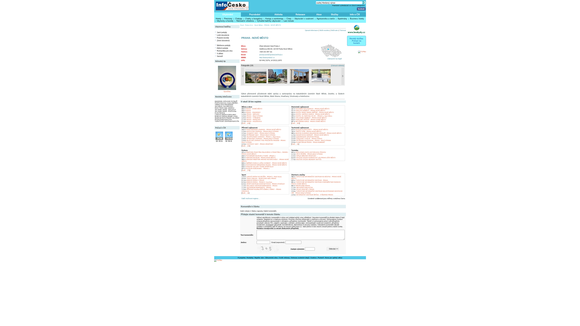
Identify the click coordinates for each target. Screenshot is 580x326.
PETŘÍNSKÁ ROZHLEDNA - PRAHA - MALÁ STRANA (311, 140)
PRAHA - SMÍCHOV (250, 114)
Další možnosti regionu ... (250, 198)
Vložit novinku (324, 30)
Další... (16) (246, 146)
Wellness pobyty (223, 45)
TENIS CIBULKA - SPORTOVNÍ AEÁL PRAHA (259, 178)
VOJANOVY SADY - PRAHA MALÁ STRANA (258, 133)
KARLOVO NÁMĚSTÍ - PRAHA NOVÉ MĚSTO (308, 110)
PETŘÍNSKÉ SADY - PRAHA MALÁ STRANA (258, 135)
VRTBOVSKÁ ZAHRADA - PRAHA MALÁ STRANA (260, 138)
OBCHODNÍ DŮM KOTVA (302, 187)
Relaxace (300, 14)
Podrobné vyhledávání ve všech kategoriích (348, 5)
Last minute (289, 21)
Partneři (321, 258)
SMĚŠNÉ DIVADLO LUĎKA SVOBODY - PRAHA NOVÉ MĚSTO (264, 163)
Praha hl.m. (249, 25)
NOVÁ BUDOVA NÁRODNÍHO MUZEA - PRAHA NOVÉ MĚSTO (264, 165)
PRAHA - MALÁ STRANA (252, 116)
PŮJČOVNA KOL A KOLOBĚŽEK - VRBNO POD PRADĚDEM (227, 103)
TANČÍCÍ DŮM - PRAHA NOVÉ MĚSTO (306, 131)
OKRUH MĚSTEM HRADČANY (303, 156)
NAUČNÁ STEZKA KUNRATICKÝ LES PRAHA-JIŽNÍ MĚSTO (313, 157)
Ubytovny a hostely (225, 21)
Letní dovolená (223, 35)
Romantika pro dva (224, 51)
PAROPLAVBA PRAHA (300, 186)
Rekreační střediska (245, 21)
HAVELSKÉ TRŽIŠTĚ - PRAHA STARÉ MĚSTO (308, 119)
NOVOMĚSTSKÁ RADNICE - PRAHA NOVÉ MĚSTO (310, 109)
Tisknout (343, 30)
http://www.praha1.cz (267, 57)
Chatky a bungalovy (254, 19)
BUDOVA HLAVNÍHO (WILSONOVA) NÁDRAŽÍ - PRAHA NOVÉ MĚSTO (316, 133)
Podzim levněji (223, 38)
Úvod (242, 25)
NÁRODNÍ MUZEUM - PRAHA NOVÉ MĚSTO (259, 157)
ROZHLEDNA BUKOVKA (223, 119)
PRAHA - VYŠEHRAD (251, 118)
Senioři (220, 56)
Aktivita (278, 14)
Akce (319, 14)
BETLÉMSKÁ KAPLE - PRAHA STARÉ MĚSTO (308, 121)
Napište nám (259, 258)
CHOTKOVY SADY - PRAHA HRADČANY (257, 144)
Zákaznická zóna (271, 258)
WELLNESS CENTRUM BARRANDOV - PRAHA (259, 186)
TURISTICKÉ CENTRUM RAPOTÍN (227, 121)
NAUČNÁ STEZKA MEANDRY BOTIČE (306, 159)
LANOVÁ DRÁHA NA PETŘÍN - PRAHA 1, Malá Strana (262, 176)
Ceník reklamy (284, 258)
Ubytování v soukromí (304, 19)
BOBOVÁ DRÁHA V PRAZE (253, 180)
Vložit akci (334, 30)
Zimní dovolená (223, 41)
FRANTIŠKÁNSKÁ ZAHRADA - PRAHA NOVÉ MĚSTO (261, 129)
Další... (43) (246, 123)
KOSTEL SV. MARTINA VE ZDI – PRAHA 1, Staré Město (311, 116)
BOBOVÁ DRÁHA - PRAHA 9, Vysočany (257, 182)
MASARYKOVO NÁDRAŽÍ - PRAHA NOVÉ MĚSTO (310, 135)
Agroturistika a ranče (326, 19)
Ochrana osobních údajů (300, 258)
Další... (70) (246, 170)
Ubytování (227, 14)
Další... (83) (295, 123)
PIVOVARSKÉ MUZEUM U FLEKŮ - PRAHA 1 (259, 156)
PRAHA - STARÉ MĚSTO (252, 109)
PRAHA (246, 110)
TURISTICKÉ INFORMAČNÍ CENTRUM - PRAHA (309, 180)
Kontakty (250, 258)
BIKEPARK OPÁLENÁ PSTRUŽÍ (226, 101)
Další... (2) (245, 193)
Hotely (218, 19)
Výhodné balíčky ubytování (269, 21)
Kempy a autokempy (274, 19)
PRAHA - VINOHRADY (251, 112)
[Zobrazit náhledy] (337, 65)
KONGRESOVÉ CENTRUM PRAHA (305, 137)
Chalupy (238, 19)
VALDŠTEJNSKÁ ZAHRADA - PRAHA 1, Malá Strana (261, 137)
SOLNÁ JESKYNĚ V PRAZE (302, 189)
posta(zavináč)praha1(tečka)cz (271, 55)
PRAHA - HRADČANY (251, 119)
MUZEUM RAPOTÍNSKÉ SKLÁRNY (227, 118)
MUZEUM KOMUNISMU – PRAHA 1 (255, 168)
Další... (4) (295, 144)
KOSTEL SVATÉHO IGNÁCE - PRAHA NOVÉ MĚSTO (310, 114)
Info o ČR (355, 14)
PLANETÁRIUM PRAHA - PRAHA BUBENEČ (308, 142)
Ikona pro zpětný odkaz (333, 258)
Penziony (228, 19)
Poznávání (254, 14)
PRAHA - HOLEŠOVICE (252, 121)
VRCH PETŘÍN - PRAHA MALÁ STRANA (307, 154)
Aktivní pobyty (222, 48)
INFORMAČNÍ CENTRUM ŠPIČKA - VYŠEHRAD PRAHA (312, 195)
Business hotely (357, 19)
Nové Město (259, 25)
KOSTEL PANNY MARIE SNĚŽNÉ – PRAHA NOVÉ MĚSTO (312, 112)
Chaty (289, 19)
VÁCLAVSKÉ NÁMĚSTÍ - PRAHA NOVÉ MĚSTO (309, 118)
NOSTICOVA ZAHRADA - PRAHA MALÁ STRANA (260, 131)
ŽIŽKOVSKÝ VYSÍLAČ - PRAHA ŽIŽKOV (306, 138)
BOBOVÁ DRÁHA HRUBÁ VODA (226, 116)
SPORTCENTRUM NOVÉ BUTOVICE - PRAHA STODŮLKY (263, 184)
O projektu (241, 258)
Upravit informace (311, 30)
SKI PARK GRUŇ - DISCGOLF (225, 109)
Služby (334, 14)
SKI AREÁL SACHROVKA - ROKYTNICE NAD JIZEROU (224, 107)
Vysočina (227, 91)
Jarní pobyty (222, 32)
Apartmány (342, 19)
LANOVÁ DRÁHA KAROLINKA (225, 114)
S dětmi (220, 54)
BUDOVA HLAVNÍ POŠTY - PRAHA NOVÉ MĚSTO (309, 129)
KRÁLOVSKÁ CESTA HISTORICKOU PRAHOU (308, 152)
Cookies (314, 258)
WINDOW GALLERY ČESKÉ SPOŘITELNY (258, 167)
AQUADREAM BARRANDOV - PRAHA (256, 187)
